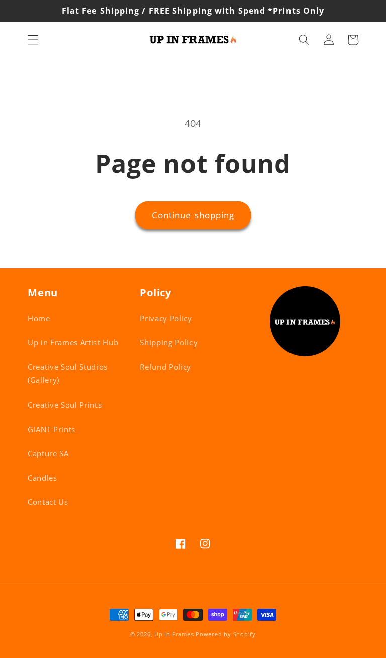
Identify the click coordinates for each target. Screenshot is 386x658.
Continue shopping (193, 215)
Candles (42, 478)
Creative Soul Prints (65, 405)
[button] (33, 40)
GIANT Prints (51, 429)
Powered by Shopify (226, 634)
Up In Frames (174, 634)
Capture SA (48, 453)
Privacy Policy (166, 318)
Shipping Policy (169, 342)
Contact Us (48, 502)
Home (39, 318)
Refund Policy (165, 367)
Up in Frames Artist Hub (73, 342)
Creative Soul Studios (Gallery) (68, 374)
